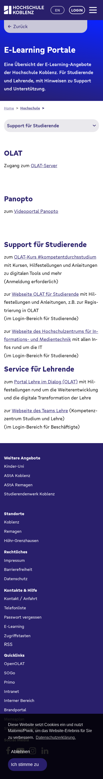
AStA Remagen (18, 485)
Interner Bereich (19, 700)
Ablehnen (20, 751)
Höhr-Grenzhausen (21, 540)
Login (77, 10)
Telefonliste (15, 608)
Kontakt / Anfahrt (20, 598)
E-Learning (14, 626)
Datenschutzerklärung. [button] (56, 737)
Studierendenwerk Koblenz (29, 494)
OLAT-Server (44, 165)
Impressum (14, 560)
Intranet (11, 691)
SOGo (9, 673)
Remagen (13, 531)
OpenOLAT (14, 663)
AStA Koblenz (17, 475)
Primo (9, 682)
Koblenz (11, 522)
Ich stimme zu (25, 764)
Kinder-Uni (14, 466)
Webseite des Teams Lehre (40, 410)
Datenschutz (16, 578)
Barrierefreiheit (18, 569)
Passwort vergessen (23, 617)
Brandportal (15, 709)
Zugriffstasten (17, 635)
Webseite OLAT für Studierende (45, 294)
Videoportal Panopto (36, 211)
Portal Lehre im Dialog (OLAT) (46, 382)
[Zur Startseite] (24, 10)
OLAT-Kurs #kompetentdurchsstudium (55, 257)
